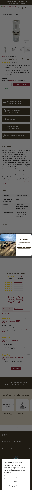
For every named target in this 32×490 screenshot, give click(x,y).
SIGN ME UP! (24, 247)
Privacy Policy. (8, 472)
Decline (15, 481)
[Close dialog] (31, 235)
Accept (15, 477)
